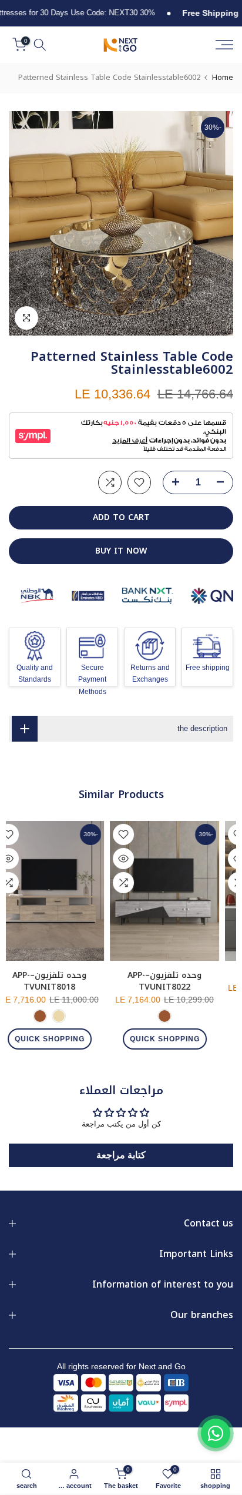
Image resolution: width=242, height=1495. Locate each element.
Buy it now (121, 551)
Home (222, 77)
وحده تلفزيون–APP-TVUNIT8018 (62, 981)
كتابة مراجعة (121, 1155)
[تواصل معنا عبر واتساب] (215, 1433)
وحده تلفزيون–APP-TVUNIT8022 (177, 981)
